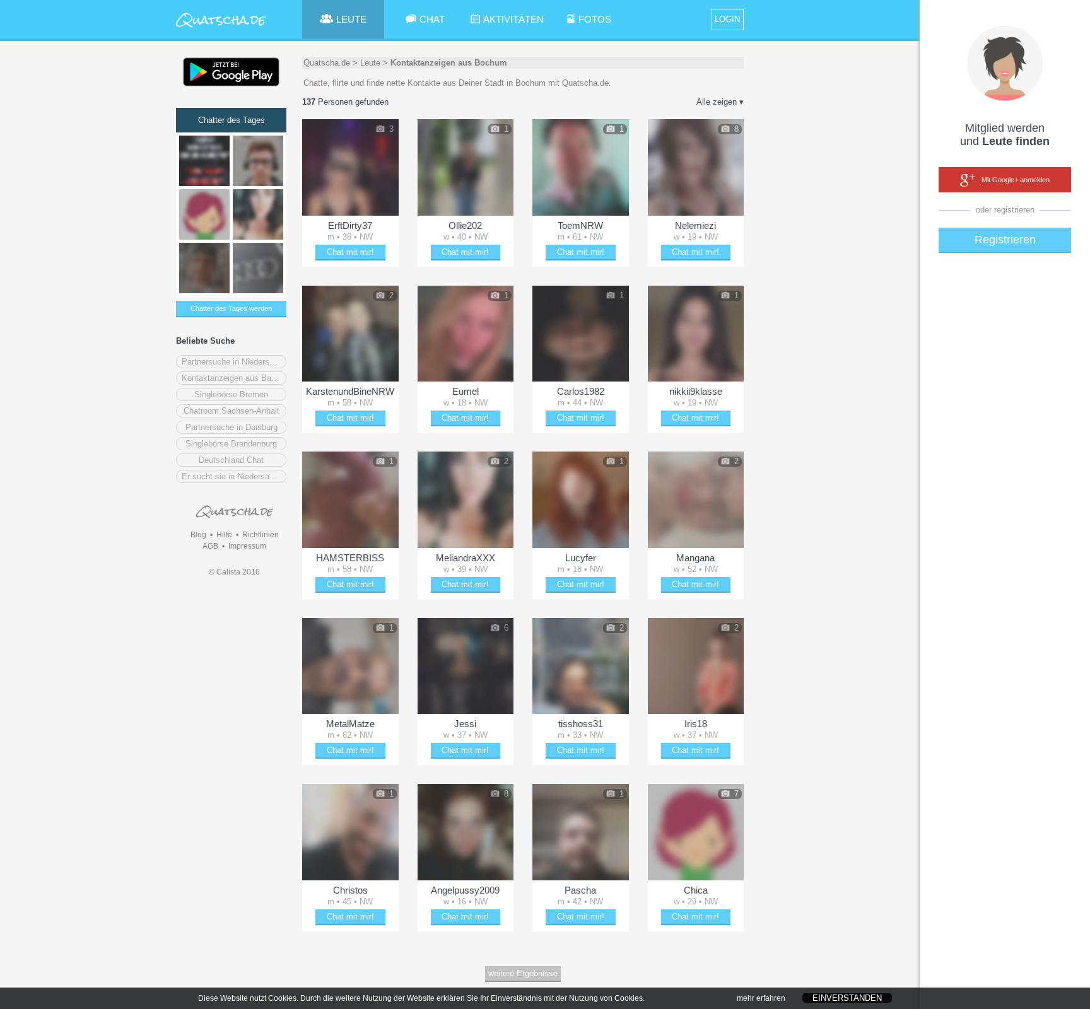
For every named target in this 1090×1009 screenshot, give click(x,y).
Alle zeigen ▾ (720, 102)
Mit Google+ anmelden (1016, 180)
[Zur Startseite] (221, 28)
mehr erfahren (761, 998)
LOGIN (727, 19)
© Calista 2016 (234, 572)
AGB (210, 546)
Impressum (247, 546)
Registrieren (1005, 239)
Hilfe (224, 534)
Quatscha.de (326, 62)
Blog (198, 534)
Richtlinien (260, 534)
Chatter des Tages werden (231, 308)
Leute (370, 62)
